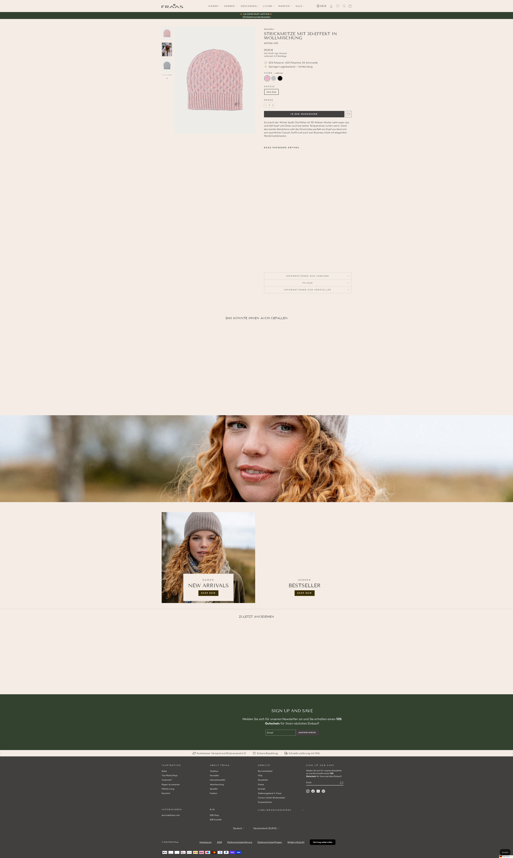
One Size (271, 91)
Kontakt (261, 789)
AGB (219, 842)
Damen (213, 6)
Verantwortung (217, 784)
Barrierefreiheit (265, 771)
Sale (299, 6)
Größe (269, 86)
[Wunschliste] (338, 6)
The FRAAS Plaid (170, 775)
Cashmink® (167, 780)
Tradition (214, 771)
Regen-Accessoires (171, 784)
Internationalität (217, 780)
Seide (164, 771)
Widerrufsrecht (295, 842)
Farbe (273, 73)
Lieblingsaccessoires (274, 810)
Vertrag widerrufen (322, 842)
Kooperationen (265, 802)
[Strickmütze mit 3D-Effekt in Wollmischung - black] (273, 264)
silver (273, 78)
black (280, 78)
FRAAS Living (168, 789)
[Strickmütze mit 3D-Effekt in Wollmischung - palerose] (266, 264)
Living (267, 6)
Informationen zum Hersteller (307, 290)
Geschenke (249, 6)
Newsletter (263, 780)
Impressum (206, 842)
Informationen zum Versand (307, 276)
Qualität (214, 789)
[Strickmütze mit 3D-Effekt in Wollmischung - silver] (269, 264)
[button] (506, 856)
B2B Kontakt (215, 819)
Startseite (268, 29)
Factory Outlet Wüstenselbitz (271, 797)
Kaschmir (166, 793)
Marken (284, 6)
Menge (268, 100)
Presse (261, 784)
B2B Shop (214, 815)
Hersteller (214, 775)
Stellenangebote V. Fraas (269, 793)
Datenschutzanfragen (269, 842)
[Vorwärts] (167, 77)
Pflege (307, 283)
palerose (267, 78)
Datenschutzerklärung (239, 842)
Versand (283, 53)
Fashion (213, 793)
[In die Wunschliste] (348, 114)
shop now (208, 593)
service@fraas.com (171, 815)
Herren (229, 6)
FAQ (260, 775)
